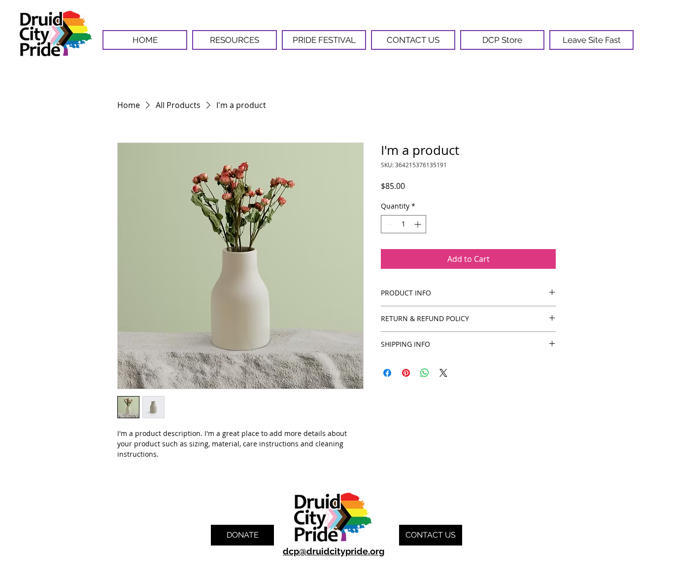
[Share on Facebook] (387, 373)
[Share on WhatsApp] (425, 373)
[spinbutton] (403, 224)
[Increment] (418, 224)
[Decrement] (388, 224)
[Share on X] (443, 373)
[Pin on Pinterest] (406, 373)
